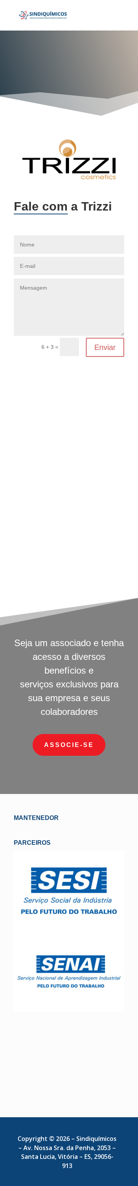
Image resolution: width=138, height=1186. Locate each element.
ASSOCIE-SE (69, 745)
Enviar (105, 347)
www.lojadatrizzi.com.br (69, 562)
